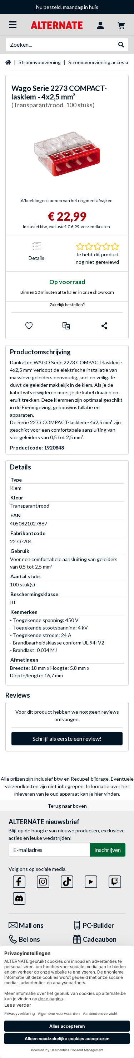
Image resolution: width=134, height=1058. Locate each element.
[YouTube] (91, 880)
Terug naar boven (67, 806)
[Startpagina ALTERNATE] (57, 24)
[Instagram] (43, 880)
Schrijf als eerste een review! (67, 738)
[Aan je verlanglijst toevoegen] (28, 325)
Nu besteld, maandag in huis (67, 7)
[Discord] (19, 897)
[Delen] (104, 325)
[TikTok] (67, 880)
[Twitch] (115, 880)
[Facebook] (19, 880)
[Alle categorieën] (12, 24)
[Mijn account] (100, 24)
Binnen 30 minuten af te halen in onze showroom (67, 292)
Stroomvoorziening (40, 62)
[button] (66, 325)
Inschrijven (107, 849)
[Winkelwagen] (121, 24)
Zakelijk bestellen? (67, 304)
